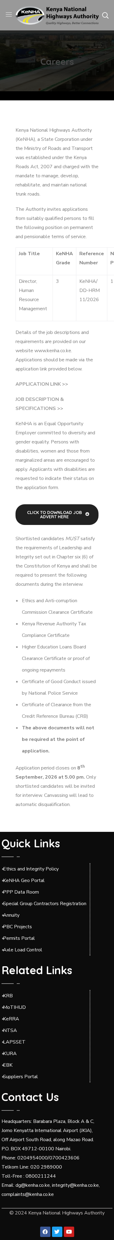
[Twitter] (57, 1232)
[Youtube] (69, 1232)
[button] (105, 15)
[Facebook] (45, 1232)
